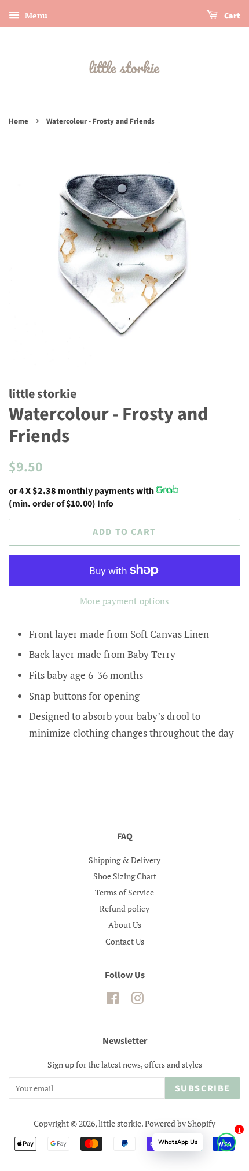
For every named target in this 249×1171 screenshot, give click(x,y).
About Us (124, 924)
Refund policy (124, 908)
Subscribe (202, 1088)
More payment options (124, 601)
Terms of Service (124, 892)
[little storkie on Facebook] (112, 1000)
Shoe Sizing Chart (124, 876)
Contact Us (124, 941)
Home (18, 121)
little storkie (119, 1123)
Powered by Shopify (180, 1123)
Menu (35, 15)
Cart (231, 16)
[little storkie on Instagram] (137, 1000)
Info (105, 503)
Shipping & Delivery (124, 859)
